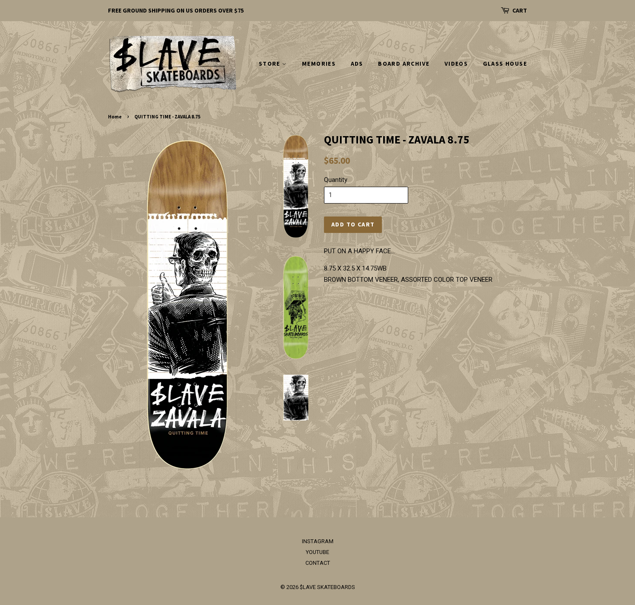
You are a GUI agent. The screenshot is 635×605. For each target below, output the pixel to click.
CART (519, 10)
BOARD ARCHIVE (403, 63)
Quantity (335, 180)
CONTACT (317, 563)
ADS (357, 63)
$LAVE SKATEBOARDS (327, 587)
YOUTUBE (317, 552)
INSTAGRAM (317, 541)
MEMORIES (319, 63)
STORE (270, 63)
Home (115, 117)
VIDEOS (456, 63)
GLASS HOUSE (505, 63)
